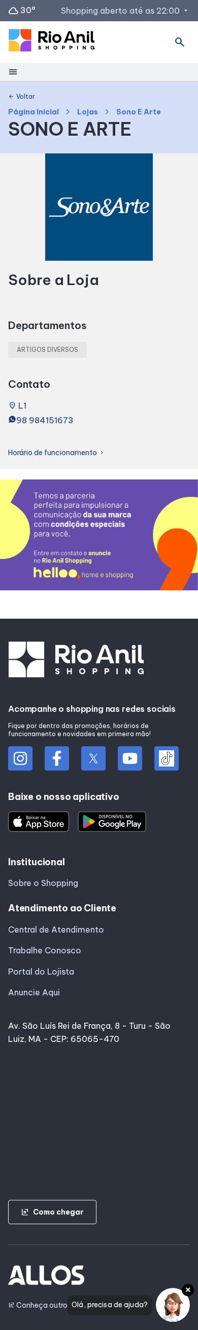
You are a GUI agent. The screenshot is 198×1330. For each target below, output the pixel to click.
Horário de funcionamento (56, 453)
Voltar (21, 96)
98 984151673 (45, 420)
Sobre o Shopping (43, 883)
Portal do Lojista (41, 971)
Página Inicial (33, 112)
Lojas (87, 112)
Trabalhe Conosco (44, 950)
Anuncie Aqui (34, 992)
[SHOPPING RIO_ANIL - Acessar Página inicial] (51, 42)
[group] (99, 536)
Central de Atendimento (56, 929)
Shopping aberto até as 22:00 (125, 11)
